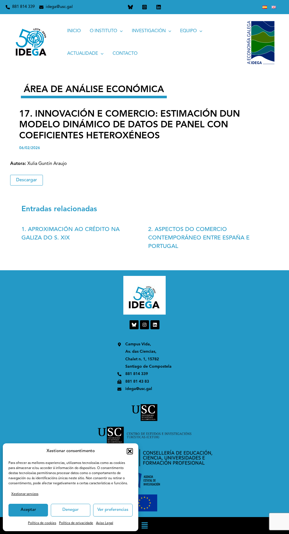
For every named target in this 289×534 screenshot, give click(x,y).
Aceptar (28, 510)
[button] (130, 451)
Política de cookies (42, 523)
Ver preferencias (112, 510)
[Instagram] (144, 7)
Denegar (70, 510)
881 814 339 (23, 7)
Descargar (26, 180)
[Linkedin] (159, 7)
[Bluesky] (130, 7)
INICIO (74, 31)
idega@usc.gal (59, 7)
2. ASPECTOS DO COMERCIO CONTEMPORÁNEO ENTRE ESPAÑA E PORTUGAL (198, 238)
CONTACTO (125, 53)
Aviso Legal (104, 523)
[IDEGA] (31, 42)
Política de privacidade (76, 523)
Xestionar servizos (24, 494)
